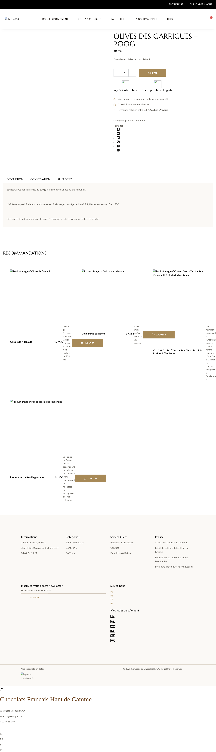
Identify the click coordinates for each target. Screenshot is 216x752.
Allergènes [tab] (64, 179)
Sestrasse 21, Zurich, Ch (12, 710)
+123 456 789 (7, 721)
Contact (114, 547)
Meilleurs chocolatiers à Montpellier (174, 566)
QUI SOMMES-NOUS (201, 4)
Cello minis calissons (93, 333)
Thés (170, 19)
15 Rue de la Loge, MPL (33, 542)
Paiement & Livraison (121, 542)
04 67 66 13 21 (29, 553)
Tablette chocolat (75, 542)
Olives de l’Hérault (21, 341)
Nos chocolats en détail (32, 668)
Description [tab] (15, 179)
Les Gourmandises (145, 19)
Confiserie (71, 547)
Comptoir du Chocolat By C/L (145, 668)
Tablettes (117, 19)
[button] (90, 478)
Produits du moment (54, 19)
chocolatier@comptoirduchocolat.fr (40, 547)
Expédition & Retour (121, 553)
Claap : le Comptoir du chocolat (171, 542)
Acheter (152, 73)
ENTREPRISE (176, 4)
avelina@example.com (11, 716)
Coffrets (70, 553)
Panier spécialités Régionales (27, 477)
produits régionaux (135, 120)
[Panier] (210, 18)
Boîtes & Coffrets (89, 19)
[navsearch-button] (202, 19)
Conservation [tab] (40, 179)
